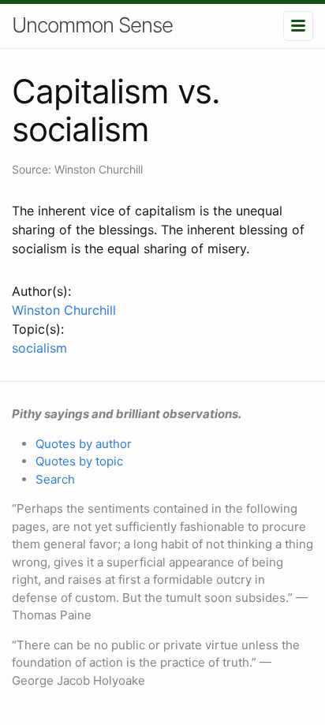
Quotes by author (83, 443)
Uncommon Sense (92, 25)
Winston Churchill (64, 310)
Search (55, 479)
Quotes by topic (79, 461)
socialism (39, 348)
